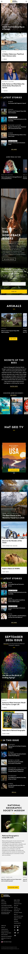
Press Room (16, 921)
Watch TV (16, 914)
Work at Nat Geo (4, 934)
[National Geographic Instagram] (15, 927)
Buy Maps (16, 907)
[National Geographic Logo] (5, 896)
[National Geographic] (14, 1)
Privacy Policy (3, 903)
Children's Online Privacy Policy (7, 907)
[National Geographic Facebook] (18, 927)
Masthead (16, 919)
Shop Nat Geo (16, 910)
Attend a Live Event (17, 903)
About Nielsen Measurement (6, 910)
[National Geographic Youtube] (18, 930)
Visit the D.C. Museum (18, 912)
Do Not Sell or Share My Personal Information (5, 913)
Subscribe (6, 643)
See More (14, 149)
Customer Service (4, 929)
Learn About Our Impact (18, 916)
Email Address (5, 281)
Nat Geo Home (17, 901)
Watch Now (14, 386)
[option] (11, 169)
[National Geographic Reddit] (15, 935)
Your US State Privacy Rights (6, 905)
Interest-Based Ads (4, 908)
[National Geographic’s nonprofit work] (14, 836)
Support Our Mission (18, 917)
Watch (6, 90)
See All (14, 792)
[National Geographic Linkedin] (15, 933)
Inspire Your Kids (17, 908)
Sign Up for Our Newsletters (6, 936)
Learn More (5, 733)
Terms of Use (3, 901)
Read (5, 59)
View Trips (5, 571)
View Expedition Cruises (9, 545)
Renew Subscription (5, 931)
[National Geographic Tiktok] (18, 933)
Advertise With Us (17, 923)
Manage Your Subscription (6, 932)
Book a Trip (16, 905)
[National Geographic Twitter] (15, 930)
